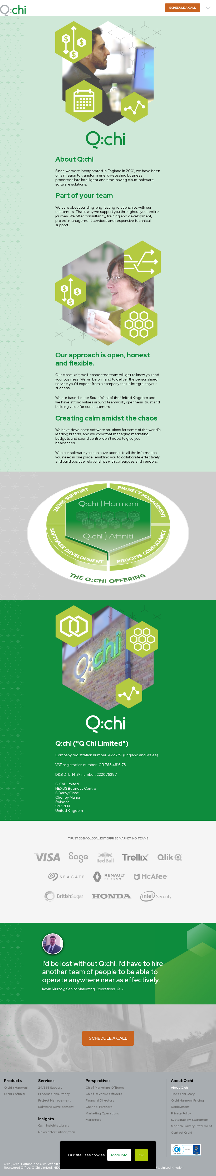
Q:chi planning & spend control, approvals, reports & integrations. (82, 11)
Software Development (55, 1107)
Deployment (180, 1107)
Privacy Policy (181, 1113)
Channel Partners (99, 1107)
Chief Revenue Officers (104, 1094)
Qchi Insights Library (53, 1125)
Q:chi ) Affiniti (14, 1094)
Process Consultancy (54, 1094)
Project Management (54, 1100)
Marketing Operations (102, 1113)
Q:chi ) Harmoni (16, 1087)
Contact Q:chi (181, 1132)
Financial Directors (100, 1100)
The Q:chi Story (183, 1094)
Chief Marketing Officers (105, 1087)
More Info (119, 1155)
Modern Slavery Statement (191, 1126)
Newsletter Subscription (56, 1132)
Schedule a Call (182, 7)
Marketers (93, 1120)
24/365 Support (50, 1087)
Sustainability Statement (189, 1120)
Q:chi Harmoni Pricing (187, 1100)
